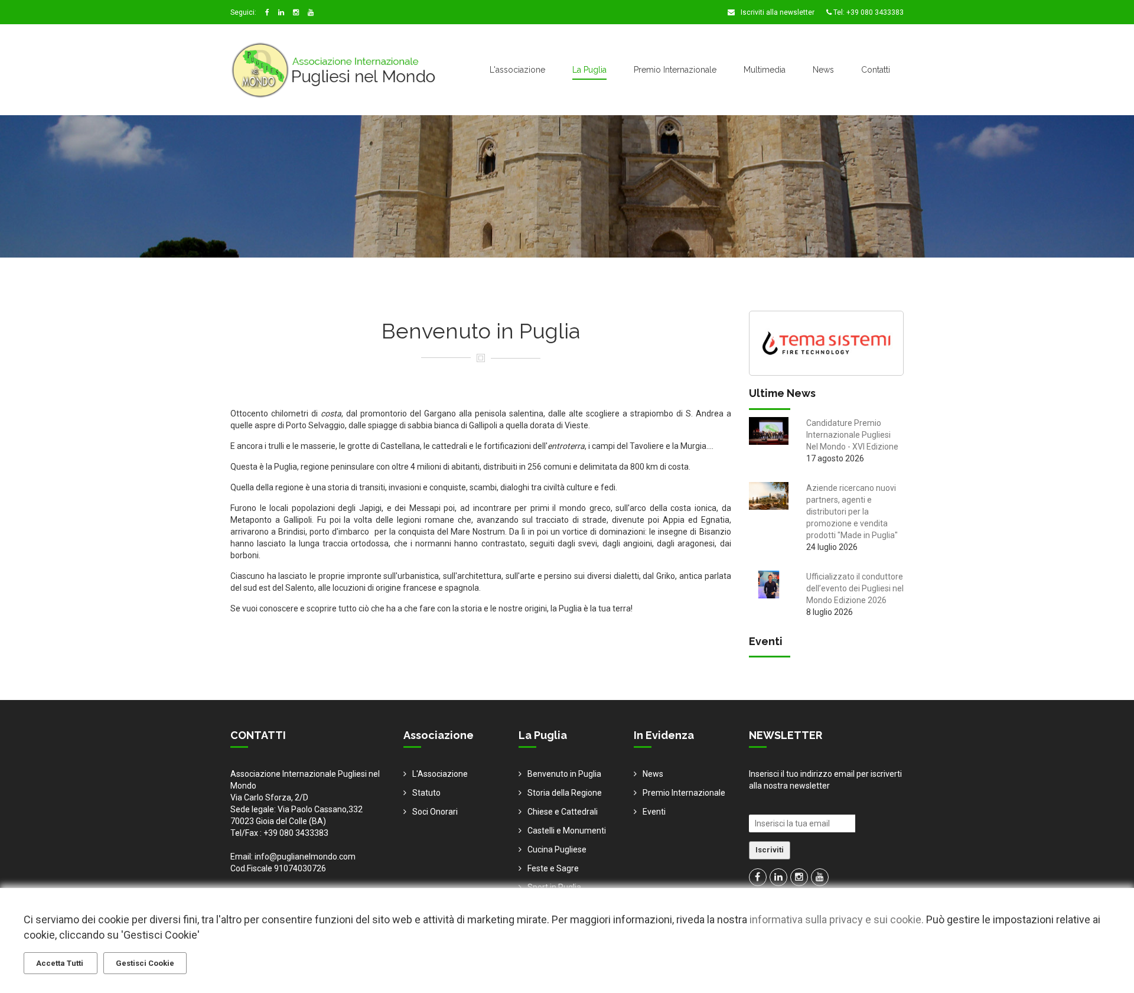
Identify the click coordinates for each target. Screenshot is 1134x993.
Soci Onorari (435, 811)
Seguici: (243, 12)
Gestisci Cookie (145, 963)
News (823, 69)
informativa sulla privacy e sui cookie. (837, 919)
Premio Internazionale (675, 69)
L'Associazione (440, 774)
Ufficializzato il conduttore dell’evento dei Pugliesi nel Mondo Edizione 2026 (855, 588)
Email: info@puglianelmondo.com (293, 856)
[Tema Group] (827, 342)
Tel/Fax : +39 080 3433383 (279, 833)
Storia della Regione (564, 792)
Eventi (654, 811)
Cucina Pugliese (556, 849)
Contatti (875, 69)
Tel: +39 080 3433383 (868, 12)
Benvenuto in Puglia (564, 774)
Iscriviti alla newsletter (776, 12)
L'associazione (517, 69)
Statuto (426, 792)
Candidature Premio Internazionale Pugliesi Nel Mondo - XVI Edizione (852, 434)
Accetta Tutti (60, 963)
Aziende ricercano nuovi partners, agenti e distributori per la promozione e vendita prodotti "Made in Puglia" (852, 511)
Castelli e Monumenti (566, 830)
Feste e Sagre (553, 868)
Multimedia (765, 69)
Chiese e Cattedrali (562, 811)
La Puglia (589, 69)
